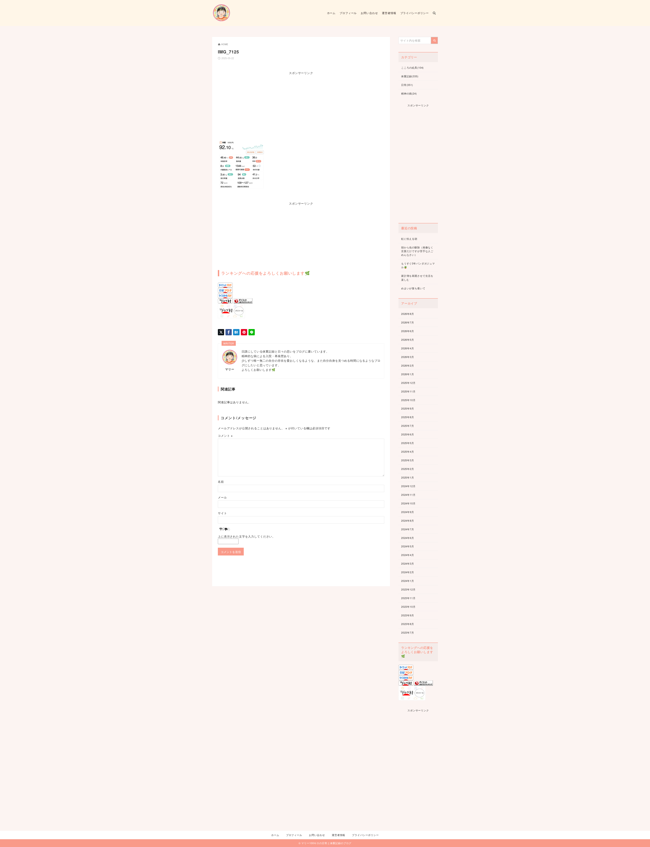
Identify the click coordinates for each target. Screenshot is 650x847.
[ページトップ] (642, 839)
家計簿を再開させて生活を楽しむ (417, 277)
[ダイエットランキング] (243, 301)
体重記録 (409, 76)
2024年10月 (408, 503)
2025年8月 (407, 417)
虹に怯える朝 (409, 238)
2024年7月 (407, 529)
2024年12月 (408, 486)
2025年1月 (407, 477)
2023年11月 (408, 598)
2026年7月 (407, 322)
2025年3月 (407, 460)
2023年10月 (408, 606)
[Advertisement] (301, 105)
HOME (224, 44)
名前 (221, 481)
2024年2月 (407, 572)
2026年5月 (407, 339)
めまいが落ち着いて (413, 288)
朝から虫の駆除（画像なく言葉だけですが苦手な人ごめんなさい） (417, 251)
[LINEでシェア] (251, 332)
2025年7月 (407, 425)
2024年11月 (408, 494)
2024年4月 (407, 555)
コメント (225, 435)
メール (222, 497)
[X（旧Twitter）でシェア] (221, 332)
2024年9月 (407, 512)
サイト (222, 513)
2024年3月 (407, 563)
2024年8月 (407, 520)
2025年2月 (407, 469)
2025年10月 (408, 400)
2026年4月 (407, 348)
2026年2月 (407, 365)
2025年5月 (407, 443)
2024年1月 (407, 581)
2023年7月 (407, 632)
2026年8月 (407, 314)
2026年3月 (407, 357)
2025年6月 (407, 434)
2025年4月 (407, 451)
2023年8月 (407, 624)
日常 (407, 85)
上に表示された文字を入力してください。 (246, 536)
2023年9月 (407, 615)
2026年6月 (407, 331)
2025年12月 (408, 383)
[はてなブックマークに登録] (236, 332)
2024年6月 (407, 538)
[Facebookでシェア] (228, 332)
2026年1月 (407, 374)
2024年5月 (407, 546)
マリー (229, 369)
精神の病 (409, 93)
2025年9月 (407, 408)
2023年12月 (408, 589)
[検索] (434, 40)
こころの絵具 (412, 67)
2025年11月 (408, 391)
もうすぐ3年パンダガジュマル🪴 (418, 265)
